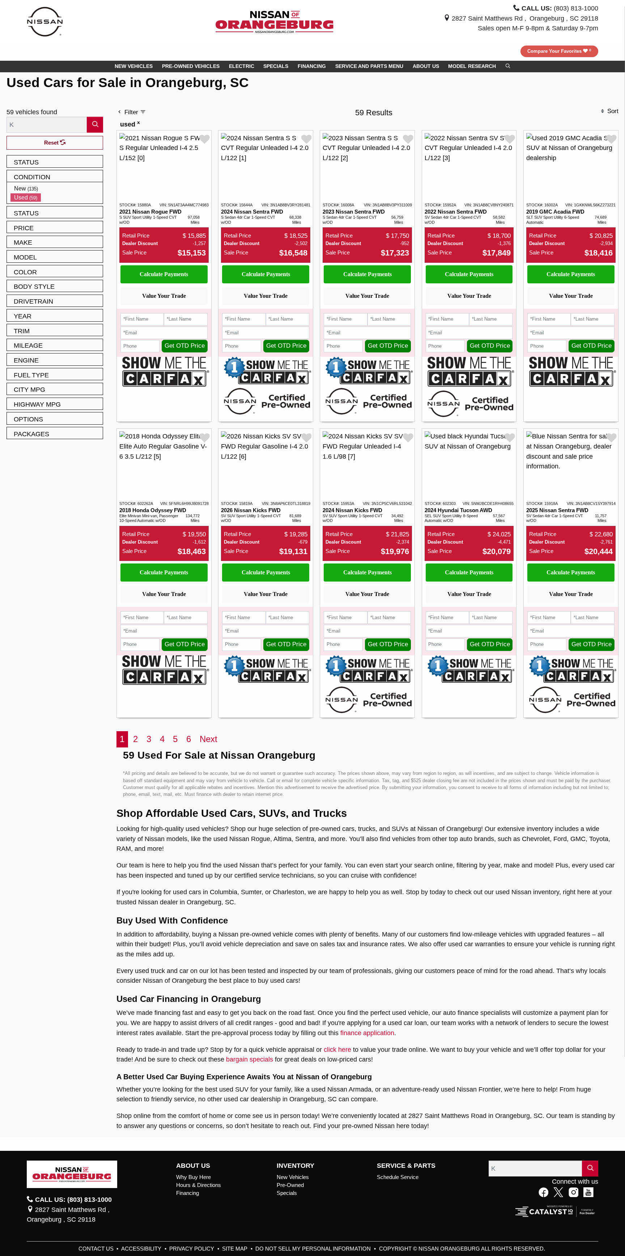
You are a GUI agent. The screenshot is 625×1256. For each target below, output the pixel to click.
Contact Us (96, 1249)
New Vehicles (293, 1177)
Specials (287, 1193)
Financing (187, 1193)
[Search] (95, 124)
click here (337, 1049)
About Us (193, 1165)
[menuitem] (56, 188)
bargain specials (249, 1059)
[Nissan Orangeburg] (274, 21)
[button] (133, 66)
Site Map (235, 1249)
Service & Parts (406, 1165)
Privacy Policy (192, 1249)
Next (208, 739)
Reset (52, 143)
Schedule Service (397, 1177)
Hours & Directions (198, 1185)
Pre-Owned (290, 1185)
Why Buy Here (193, 1177)
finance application (367, 1033)
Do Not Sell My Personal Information (313, 1249)
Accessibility (142, 1249)
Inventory (295, 1165)
